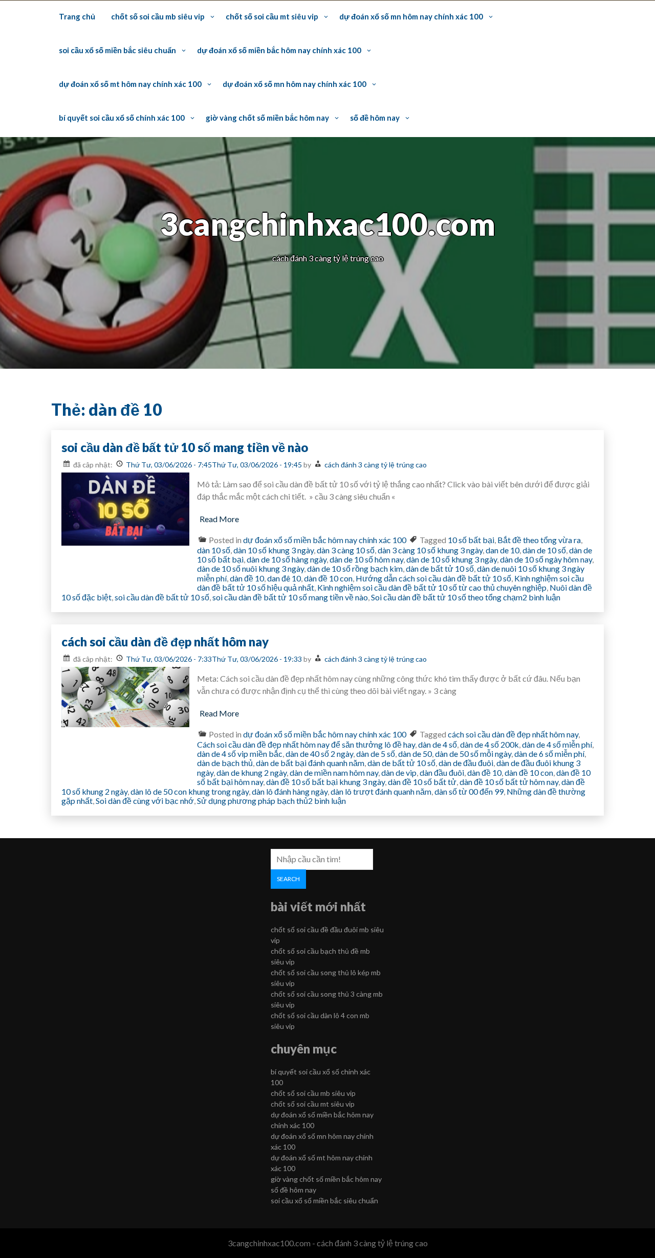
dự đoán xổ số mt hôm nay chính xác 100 (130, 83)
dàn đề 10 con (328, 578)
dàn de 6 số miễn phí (549, 753)
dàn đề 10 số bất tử (422, 782)
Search (288, 879)
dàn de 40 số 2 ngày (319, 753)
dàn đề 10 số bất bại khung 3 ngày (325, 782)
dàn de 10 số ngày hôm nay (546, 559)
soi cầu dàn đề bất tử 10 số (162, 597)
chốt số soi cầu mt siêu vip (272, 16)
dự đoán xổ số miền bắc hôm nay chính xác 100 (279, 50)
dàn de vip (399, 772)
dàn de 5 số (375, 753)
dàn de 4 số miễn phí (557, 744)
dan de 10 (502, 550)
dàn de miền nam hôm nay (334, 772)
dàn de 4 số (437, 744)
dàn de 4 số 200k (489, 744)
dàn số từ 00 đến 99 (469, 791)
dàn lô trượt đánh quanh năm (381, 791)
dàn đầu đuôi (442, 772)
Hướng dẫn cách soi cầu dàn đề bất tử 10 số (433, 578)
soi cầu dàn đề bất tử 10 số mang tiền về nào (184, 447)
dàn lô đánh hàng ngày (290, 791)
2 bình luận (541, 597)
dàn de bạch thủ (225, 763)
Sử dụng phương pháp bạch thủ (252, 800)
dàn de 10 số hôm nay (366, 559)
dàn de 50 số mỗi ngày (473, 753)
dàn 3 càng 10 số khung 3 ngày (430, 550)
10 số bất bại (471, 540)
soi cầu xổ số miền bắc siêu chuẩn (117, 50)
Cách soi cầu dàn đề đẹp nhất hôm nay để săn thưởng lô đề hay (306, 744)
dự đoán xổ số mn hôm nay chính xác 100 (411, 16)
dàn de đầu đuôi (466, 763)
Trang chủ (77, 16)
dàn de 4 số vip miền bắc (239, 753)
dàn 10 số (213, 550)
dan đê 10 (284, 578)
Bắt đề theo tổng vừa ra (539, 540)
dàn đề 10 (247, 578)
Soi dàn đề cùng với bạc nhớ (145, 800)
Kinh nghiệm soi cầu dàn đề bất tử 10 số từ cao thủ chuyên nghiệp (432, 587)
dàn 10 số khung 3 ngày (273, 550)
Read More (219, 519)
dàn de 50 (415, 753)
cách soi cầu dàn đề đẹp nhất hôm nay (165, 641)
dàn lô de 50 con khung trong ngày (189, 791)
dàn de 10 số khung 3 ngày (451, 559)
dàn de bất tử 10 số (440, 568)
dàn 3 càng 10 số (346, 550)
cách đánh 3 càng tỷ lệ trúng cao (375, 464)
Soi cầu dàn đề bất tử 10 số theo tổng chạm (446, 597)
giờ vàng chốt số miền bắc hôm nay (267, 117)
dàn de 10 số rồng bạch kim (355, 568)
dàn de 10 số (544, 550)
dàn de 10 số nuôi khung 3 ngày (250, 568)
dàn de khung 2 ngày (251, 772)
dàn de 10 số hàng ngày (286, 559)
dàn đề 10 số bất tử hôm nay (509, 782)
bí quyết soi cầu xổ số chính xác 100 (122, 117)
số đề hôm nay (375, 117)
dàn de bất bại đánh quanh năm (310, 763)
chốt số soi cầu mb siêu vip (158, 16)
